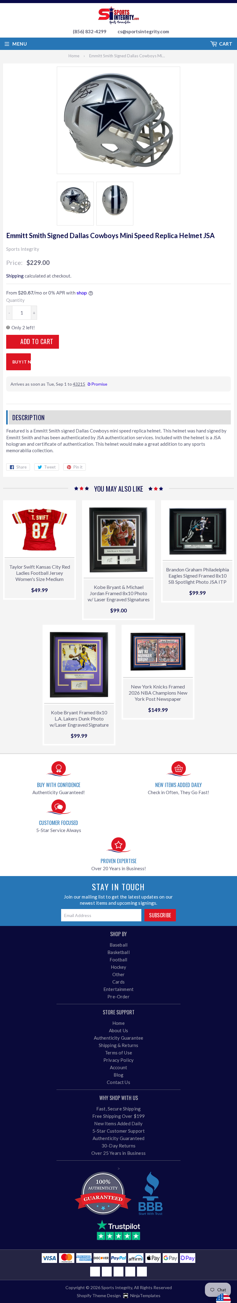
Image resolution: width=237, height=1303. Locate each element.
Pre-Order (118, 996)
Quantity (15, 300)
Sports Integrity (116, 1287)
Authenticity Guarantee (118, 1038)
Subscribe (160, 915)
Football (118, 959)
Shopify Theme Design (99, 1295)
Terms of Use (118, 1052)
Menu (19, 44)
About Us (118, 1030)
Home (74, 55)
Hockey (119, 967)
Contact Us (118, 1082)
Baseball (118, 945)
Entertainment (118, 989)
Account (118, 1067)
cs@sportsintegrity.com (143, 31)
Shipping (15, 275)
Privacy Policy (118, 1060)
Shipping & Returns (119, 1045)
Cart (225, 44)
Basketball (118, 952)
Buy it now (21, 361)
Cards (118, 981)
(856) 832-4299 (89, 31)
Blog (119, 1075)
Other (118, 974)
